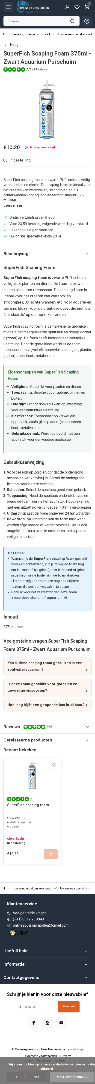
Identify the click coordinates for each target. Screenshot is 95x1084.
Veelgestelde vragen (30, 913)
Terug (13, 44)
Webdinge (76, 1049)
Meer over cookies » (72, 1077)
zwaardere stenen (26, 598)
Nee (36, 1077)
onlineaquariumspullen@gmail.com (40, 925)
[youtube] (61, 1022)
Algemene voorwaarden (40, 1056)
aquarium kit (57, 598)
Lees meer (12, 205)
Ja (15, 1077)
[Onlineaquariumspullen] (33, 7)
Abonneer (68, 1006)
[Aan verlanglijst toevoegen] (54, 764)
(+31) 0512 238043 (28, 919)
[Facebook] (33, 1022)
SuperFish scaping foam (28, 805)
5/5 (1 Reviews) (37, 69)
